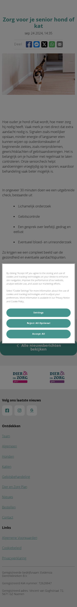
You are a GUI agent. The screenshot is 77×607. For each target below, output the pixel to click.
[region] (38, 303)
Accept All (38, 334)
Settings (38, 312)
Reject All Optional (38, 323)
